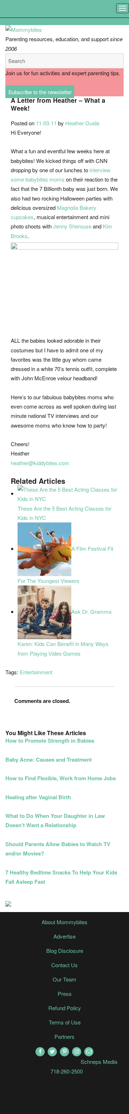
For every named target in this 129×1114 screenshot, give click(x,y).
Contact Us (64, 965)
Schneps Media (99, 1061)
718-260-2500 (67, 1071)
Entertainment (36, 672)
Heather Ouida (82, 123)
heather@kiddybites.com (40, 463)
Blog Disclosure (64, 950)
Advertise (64, 936)
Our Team (64, 979)
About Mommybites (64, 922)
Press (65, 993)
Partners (64, 1036)
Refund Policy (64, 1008)
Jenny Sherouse (72, 226)
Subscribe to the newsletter (40, 91)
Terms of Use (65, 1022)
